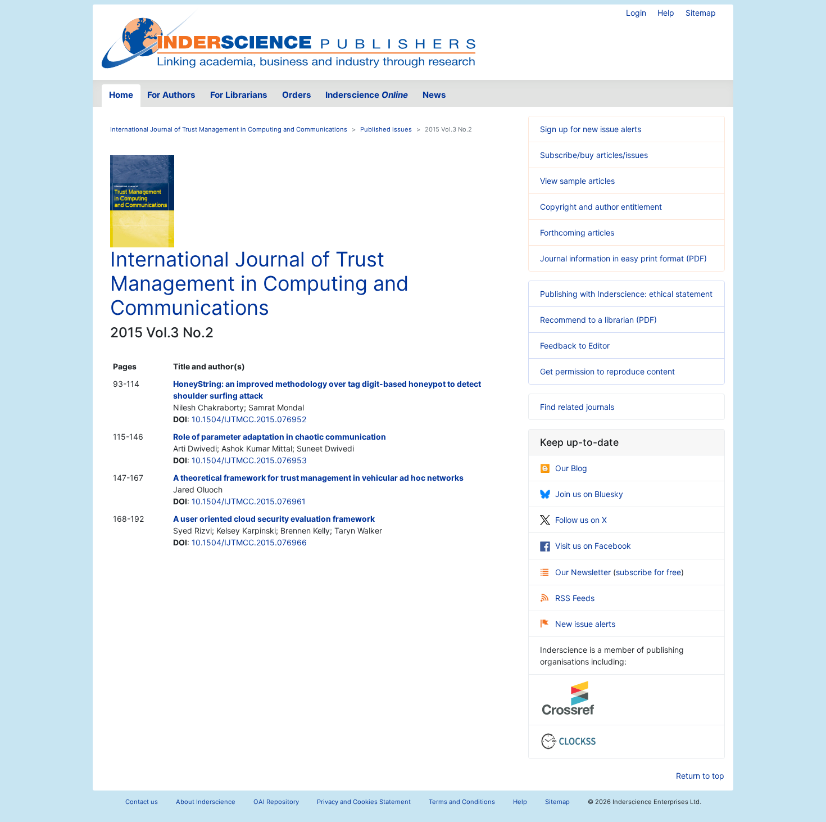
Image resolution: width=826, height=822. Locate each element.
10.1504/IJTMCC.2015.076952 (249, 419)
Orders (296, 94)
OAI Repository (276, 802)
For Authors (171, 94)
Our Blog (571, 468)
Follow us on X (581, 520)
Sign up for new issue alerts (590, 129)
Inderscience (366, 94)
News (434, 94)
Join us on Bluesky (589, 494)
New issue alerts (585, 624)
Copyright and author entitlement (601, 206)
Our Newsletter (584, 572)
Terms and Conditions (462, 802)
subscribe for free (648, 572)
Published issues (386, 129)
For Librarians (238, 94)
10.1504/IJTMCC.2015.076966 (249, 542)
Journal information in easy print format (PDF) (623, 258)
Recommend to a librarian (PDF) (598, 319)
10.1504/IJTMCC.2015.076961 (249, 501)
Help (665, 12)
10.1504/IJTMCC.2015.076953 (249, 460)
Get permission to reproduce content (607, 371)
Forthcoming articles (577, 232)
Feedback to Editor (575, 345)
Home (121, 94)
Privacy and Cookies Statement (364, 802)
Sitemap (701, 12)
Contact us (141, 802)
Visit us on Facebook (593, 545)
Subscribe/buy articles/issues (594, 155)
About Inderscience (205, 802)
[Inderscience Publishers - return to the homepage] (288, 37)
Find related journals (577, 407)
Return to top (700, 775)
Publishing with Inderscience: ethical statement (626, 294)
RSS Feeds (574, 598)
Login (636, 12)
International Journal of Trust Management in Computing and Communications (228, 129)
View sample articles (577, 181)
